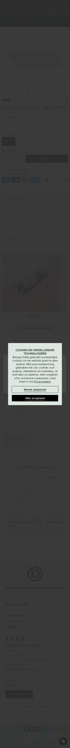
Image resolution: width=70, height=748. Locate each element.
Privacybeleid (42, 381)
